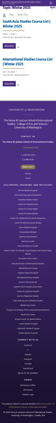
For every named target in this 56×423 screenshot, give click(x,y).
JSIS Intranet (28, 390)
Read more (9, 46)
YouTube (28, 364)
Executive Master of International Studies (28, 263)
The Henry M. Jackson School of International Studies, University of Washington (22, 2)
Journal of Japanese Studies (28, 296)
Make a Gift (28, 167)
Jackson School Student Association (28, 287)
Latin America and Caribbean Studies (28, 300)
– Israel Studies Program (28, 324)
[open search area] (51, 3)
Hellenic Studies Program (28, 273)
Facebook (28, 345)
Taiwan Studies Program (28, 333)
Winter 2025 (23, 14)
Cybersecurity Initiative (28, 237)
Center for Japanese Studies (28, 291)
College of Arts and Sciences (32, 124)
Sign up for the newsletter (28, 373)
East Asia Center (28, 241)
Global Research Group (28, 268)
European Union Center (28, 258)
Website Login (28, 394)
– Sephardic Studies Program (28, 328)
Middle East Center (28, 305)
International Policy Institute (28, 277)
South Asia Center (28, 314)
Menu (52, 7)
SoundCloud (28, 368)
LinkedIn (28, 354)
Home (4, 15)
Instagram (28, 359)
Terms (27, 178)
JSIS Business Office (28, 385)
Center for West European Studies (28, 223)
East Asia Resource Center (28, 246)
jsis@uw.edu (29, 159)
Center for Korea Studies (28, 213)
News (12, 14)
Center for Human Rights (28, 209)
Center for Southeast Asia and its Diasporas (28, 218)
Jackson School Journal (28, 282)
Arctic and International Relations (28, 195)
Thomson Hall (30, 147)
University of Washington (28, 110)
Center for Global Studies (28, 204)
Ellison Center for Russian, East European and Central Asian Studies (28, 252)
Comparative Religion (28, 232)
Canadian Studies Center (28, 200)
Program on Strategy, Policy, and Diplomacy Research (28, 310)
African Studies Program (28, 190)
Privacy (28, 173)
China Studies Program (28, 227)
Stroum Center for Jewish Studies (28, 319)
